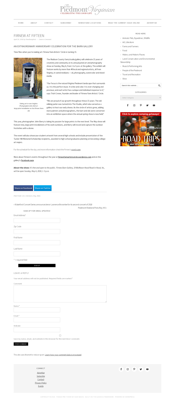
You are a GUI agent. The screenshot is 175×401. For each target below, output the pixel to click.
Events (40, 386)
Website (17, 326)
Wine (124, 78)
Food (124, 50)
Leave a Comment (45, 39)
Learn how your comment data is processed (63, 354)
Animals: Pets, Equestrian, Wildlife (136, 38)
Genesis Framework (105, 397)
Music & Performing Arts (132, 66)
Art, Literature (27, 196)
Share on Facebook (23, 188)
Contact (40, 379)
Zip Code (17, 226)
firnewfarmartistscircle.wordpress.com (74, 157)
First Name (18, 237)
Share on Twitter (43, 188)
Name (17, 306)
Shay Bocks (79, 397)
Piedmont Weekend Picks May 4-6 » (92, 207)
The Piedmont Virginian (87, 11)
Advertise (41, 372)
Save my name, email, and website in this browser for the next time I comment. (47, 339)
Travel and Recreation (131, 74)
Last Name (18, 248)
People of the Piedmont (132, 70)
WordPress (130, 397)
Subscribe (41, 376)
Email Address (20, 215)
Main (38, 196)
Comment (18, 283)
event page (76, 149)
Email (17, 316)
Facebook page (27, 160)
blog (34, 196)
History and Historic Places (133, 54)
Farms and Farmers (130, 46)
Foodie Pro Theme (64, 397)
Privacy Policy (41, 383)
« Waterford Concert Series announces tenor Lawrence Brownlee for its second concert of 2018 (53, 204)
